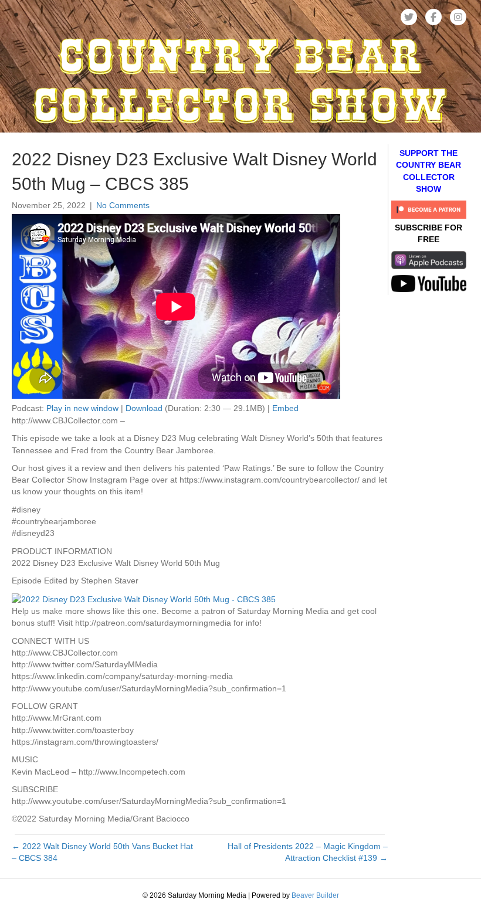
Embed (285, 408)
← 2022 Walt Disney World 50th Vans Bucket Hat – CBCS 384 (102, 852)
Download (144, 408)
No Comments (123, 205)
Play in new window (82, 408)
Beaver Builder (315, 895)
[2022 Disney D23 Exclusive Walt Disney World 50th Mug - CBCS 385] (144, 598)
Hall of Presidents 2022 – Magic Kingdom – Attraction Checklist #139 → (307, 852)
